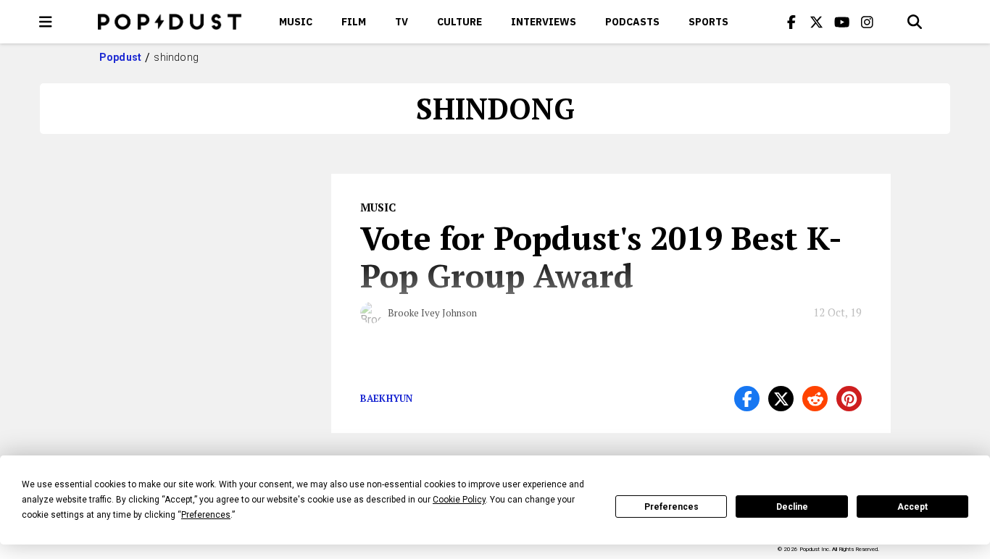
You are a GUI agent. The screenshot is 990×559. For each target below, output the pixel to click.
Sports (708, 21)
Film (353, 21)
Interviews (543, 21)
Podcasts (632, 21)
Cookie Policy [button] (459, 500)
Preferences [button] (205, 515)
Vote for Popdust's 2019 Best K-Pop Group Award (601, 256)
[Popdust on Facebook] (791, 21)
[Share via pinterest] (849, 398)
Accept (912, 507)
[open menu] (45, 21)
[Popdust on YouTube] (842, 21)
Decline (792, 507)
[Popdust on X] (817, 21)
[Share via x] (781, 398)
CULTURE (459, 21)
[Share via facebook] (747, 398)
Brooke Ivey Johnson (432, 312)
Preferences (671, 507)
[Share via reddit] (815, 398)
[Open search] (914, 21)
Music (295, 21)
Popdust (120, 57)
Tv (401, 21)
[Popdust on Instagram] (867, 21)
